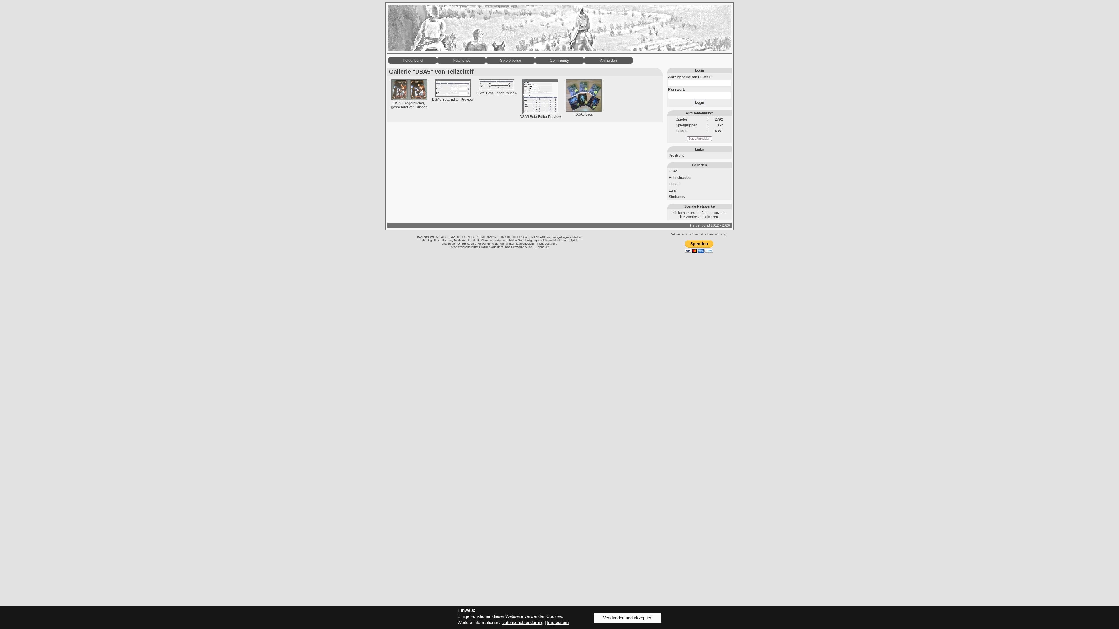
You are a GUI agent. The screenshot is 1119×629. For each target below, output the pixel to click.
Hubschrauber (680, 178)
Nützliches (462, 60)
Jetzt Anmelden (699, 138)
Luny (673, 190)
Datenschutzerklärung (522, 622)
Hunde (674, 184)
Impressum (558, 622)
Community (559, 60)
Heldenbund (413, 60)
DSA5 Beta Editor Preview (453, 100)
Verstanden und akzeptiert (627, 617)
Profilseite (677, 155)
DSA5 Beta (584, 114)
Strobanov (677, 197)
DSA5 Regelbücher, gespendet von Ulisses (409, 105)
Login (699, 102)
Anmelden (608, 60)
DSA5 (673, 171)
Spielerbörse (510, 60)
